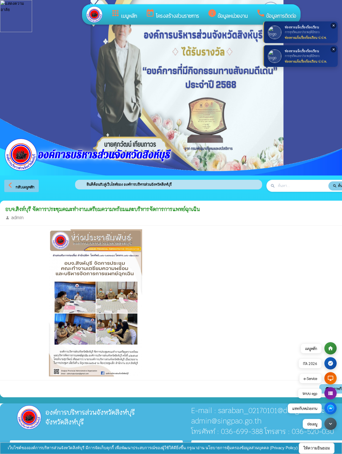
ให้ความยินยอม (316, 448)
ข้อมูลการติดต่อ (276, 14)
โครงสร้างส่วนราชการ (172, 14)
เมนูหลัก (124, 14)
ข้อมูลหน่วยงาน (228, 14)
